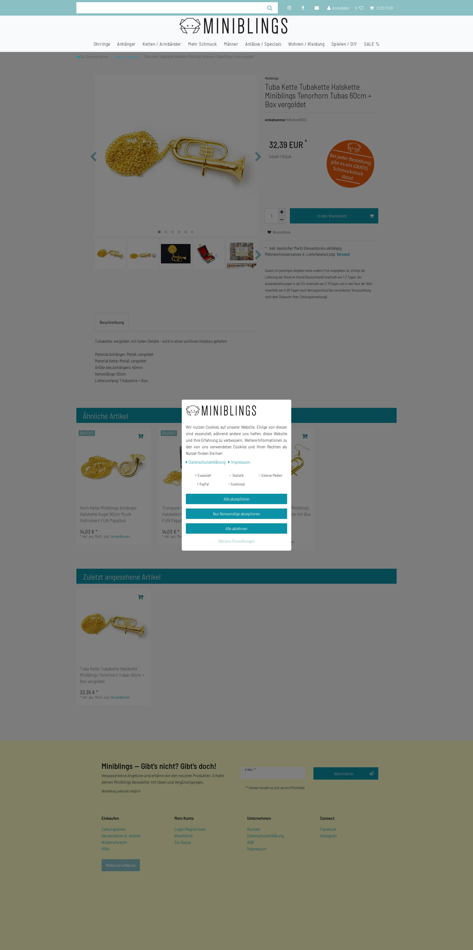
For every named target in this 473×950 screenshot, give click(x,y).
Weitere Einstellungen (236, 541)
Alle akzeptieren (237, 498)
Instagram (328, 835)
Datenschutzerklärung (265, 835)
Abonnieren (343, 773)
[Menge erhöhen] (282, 212)
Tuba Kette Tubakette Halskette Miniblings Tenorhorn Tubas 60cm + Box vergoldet (112, 675)
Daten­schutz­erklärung (207, 461)
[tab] (112, 322)
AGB (250, 842)
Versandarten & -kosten (121, 835)
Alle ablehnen (236, 528)
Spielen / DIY (344, 44)
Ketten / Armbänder (162, 44)
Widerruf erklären (121, 865)
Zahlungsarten (114, 829)
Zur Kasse (182, 842)
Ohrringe (102, 44)
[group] (113, 464)
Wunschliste (281, 232)
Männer (231, 44)
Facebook (328, 829)
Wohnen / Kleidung (306, 44)
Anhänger (126, 44)
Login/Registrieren (190, 829)
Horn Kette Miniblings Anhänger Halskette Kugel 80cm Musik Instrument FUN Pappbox (108, 514)
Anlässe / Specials (263, 44)
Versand (343, 254)
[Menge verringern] (282, 219)
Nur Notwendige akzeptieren (236, 513)
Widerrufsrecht (114, 842)
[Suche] (270, 7)
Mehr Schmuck (202, 44)
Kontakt (253, 829)
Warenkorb (183, 835)
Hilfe (105, 848)
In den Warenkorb (332, 215)
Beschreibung (112, 322)
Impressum (256, 848)
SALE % (371, 44)
